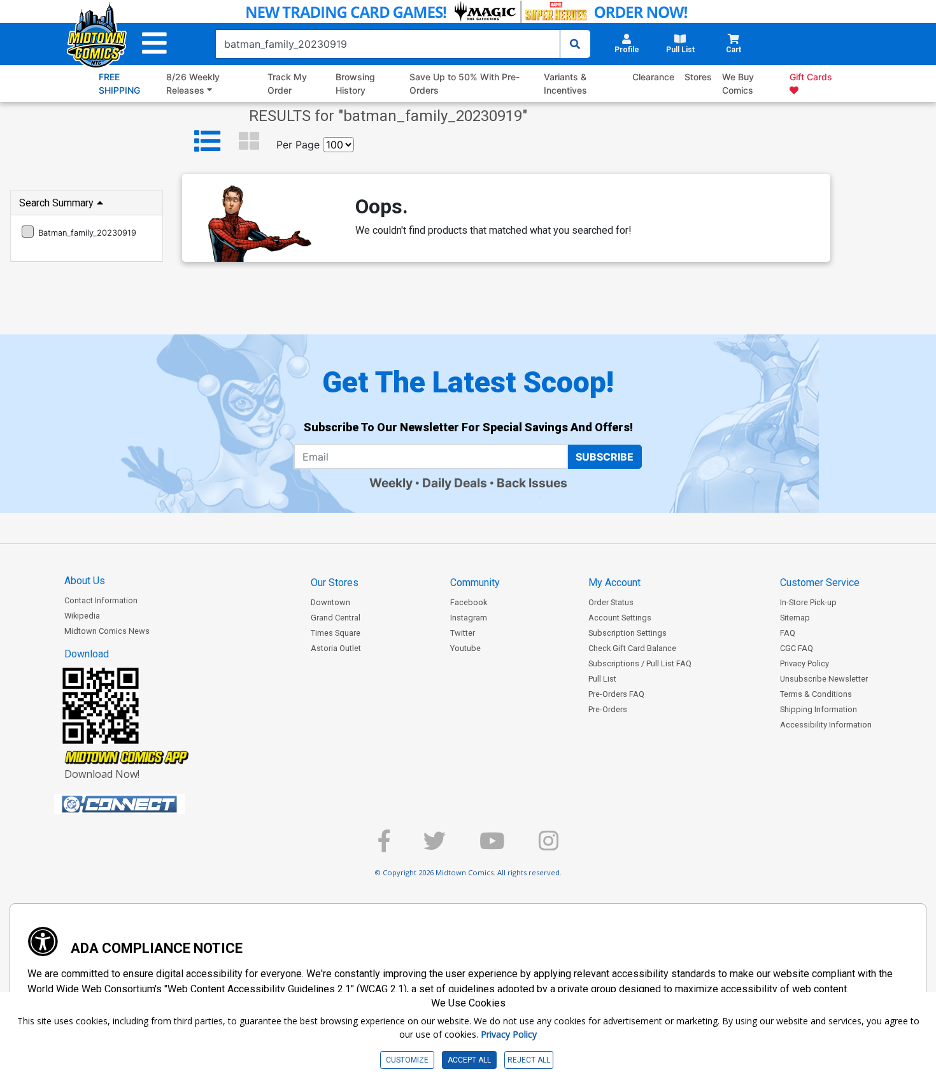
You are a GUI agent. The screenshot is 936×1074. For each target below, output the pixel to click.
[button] (154, 44)
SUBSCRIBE (605, 456)
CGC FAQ (796, 648)
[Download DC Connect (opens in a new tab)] (143, 804)
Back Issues (532, 482)
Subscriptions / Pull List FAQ (639, 663)
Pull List (602, 679)
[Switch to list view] (208, 141)
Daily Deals (454, 482)
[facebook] (384, 846)
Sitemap (795, 617)
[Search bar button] (575, 44)
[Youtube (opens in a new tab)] (492, 846)
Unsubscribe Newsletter (824, 679)
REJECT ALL (528, 1060)
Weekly (391, 482)
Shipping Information (818, 709)
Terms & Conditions (816, 694)
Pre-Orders (607, 709)
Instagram (468, 617)
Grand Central (335, 617)
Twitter (462, 633)
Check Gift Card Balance (632, 648)
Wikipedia (82, 615)
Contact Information (101, 600)
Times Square (335, 633)
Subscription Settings (627, 633)
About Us (84, 581)
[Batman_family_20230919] (28, 232)
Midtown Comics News (107, 631)
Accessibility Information (826, 724)
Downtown (330, 602)
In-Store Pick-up (808, 602)
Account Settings (619, 617)
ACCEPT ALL (469, 1060)
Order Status (611, 602)
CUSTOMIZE (407, 1060)
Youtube (465, 648)
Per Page (298, 144)
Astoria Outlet (336, 648)
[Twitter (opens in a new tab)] (434, 846)
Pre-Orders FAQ (616, 694)
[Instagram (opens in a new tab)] (548, 846)
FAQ (787, 633)
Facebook (468, 602)
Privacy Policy (804, 663)
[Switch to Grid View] (249, 141)
